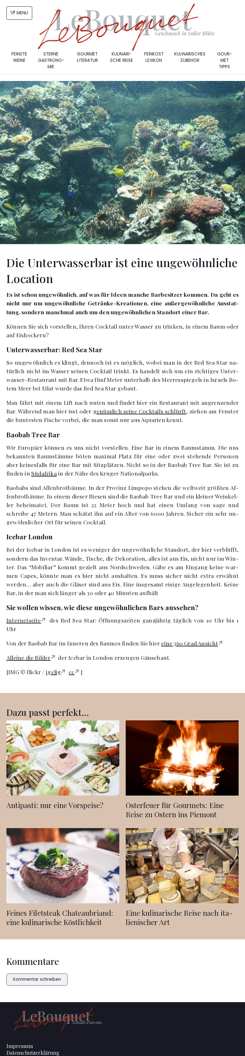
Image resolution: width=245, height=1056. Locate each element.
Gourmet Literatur (87, 57)
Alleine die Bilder (28, 657)
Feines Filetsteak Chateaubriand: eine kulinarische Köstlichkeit (59, 917)
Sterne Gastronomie (51, 60)
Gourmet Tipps (224, 60)
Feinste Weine (19, 57)
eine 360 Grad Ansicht (189, 643)
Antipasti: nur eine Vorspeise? (54, 805)
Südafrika (44, 473)
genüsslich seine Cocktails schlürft (139, 411)
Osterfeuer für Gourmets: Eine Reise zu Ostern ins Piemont (175, 809)
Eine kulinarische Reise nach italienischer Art (179, 917)
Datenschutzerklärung (32, 1052)
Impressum (19, 1046)
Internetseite (23, 620)
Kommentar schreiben (37, 979)
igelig (53, 671)
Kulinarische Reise (121, 57)
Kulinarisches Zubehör (189, 57)
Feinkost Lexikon (154, 57)
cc (71, 671)
